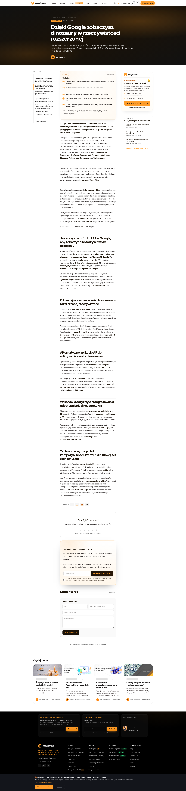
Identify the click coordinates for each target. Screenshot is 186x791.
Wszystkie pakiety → (95, 770)
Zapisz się (112, 729)
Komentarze (38, 118)
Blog (63, 17)
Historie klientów (135, 752)
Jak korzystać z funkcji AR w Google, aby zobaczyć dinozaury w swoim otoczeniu (44, 80)
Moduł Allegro (116, 752)
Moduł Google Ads (117, 749)
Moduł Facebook (117, 756)
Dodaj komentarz (41, 121)
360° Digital (94, 749)
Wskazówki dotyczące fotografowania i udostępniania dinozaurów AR (44, 99)
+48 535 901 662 (125, 3)
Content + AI (72, 766)
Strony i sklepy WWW (76, 770)
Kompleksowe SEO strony (96, 756)
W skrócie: (38, 75)
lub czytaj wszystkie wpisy (137, 107)
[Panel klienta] (138, 3)
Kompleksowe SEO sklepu (96, 752)
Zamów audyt (72, 729)
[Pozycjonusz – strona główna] (38, 3)
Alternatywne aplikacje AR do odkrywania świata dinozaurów (44, 93)
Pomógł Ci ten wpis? (42, 111)
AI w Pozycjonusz (114, 759)
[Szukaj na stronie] (115, 3)
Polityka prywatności (97, 580)
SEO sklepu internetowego (76, 752)
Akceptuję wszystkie (44, 787)
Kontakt (132, 766)
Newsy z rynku (71, 17)
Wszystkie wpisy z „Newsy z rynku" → (137, 148)
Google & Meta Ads (94, 759)
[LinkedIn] (48, 765)
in (82, 504)
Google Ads (71, 759)
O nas (131, 763)
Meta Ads (71, 763)
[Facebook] (39, 765)
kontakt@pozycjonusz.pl (47, 758)
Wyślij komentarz (71, 632)
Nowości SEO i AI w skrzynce (44, 115)
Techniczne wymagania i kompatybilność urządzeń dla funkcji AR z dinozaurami (44, 106)
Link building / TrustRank (96, 763)
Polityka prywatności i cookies (43, 782)
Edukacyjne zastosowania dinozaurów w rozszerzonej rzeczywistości (44, 86)
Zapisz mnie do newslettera (137, 103)
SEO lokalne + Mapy (74, 756)
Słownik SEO (134, 756)
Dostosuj (59, 787)
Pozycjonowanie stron (74, 749)
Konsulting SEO (93, 766)
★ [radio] (80, 529)
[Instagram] (44, 765)
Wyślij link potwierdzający (102, 573)
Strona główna (55, 17)
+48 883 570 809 (133, 730)
